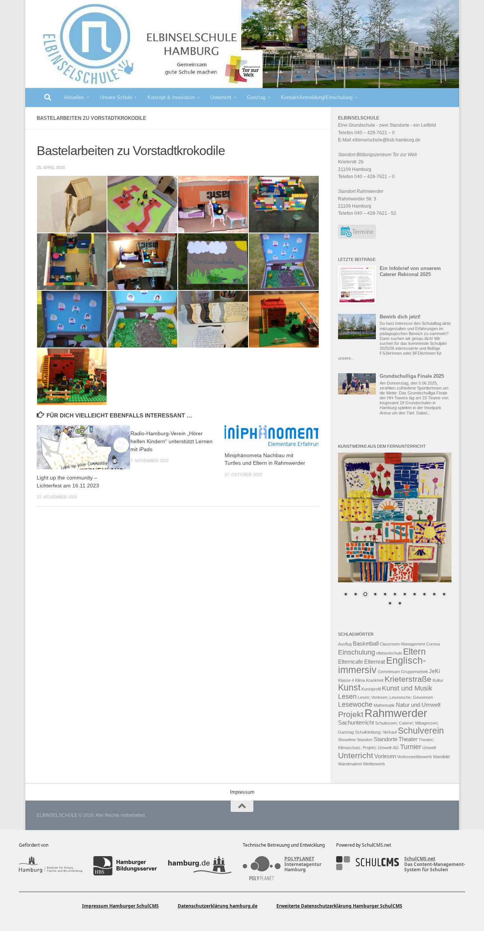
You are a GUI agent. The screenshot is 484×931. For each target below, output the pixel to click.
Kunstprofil (371, 689)
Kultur (438, 680)
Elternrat (374, 662)
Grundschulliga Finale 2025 (412, 376)
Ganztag (256, 97)
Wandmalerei (350, 764)
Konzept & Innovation (171, 97)
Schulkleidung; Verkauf (376, 732)
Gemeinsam (389, 671)
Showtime (347, 739)
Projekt (350, 714)
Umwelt (429, 747)
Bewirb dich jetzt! (400, 317)
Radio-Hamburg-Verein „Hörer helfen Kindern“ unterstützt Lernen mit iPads (171, 441)
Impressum (242, 792)
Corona (433, 644)
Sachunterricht (356, 723)
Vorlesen (385, 756)
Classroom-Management (402, 644)
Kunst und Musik (407, 688)
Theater (408, 739)
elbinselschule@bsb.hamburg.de (386, 140)
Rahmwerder (396, 713)
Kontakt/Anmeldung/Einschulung (316, 97)
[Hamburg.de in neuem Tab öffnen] (199, 865)
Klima (360, 680)
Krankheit (374, 680)
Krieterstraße (408, 679)
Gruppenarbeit (414, 671)
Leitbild (428, 125)
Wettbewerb (374, 764)
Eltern (414, 651)
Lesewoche (355, 704)
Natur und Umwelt (418, 705)
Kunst (349, 687)
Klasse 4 (346, 680)
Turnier (410, 747)
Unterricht (220, 97)
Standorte (385, 739)
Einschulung (356, 652)
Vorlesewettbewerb (414, 756)
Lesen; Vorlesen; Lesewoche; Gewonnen (395, 697)
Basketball (366, 644)
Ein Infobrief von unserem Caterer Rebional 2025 (410, 271)
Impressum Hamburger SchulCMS (120, 906)
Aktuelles (74, 97)
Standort (364, 739)
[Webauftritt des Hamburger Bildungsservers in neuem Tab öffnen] (125, 865)
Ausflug (345, 644)
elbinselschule (389, 653)
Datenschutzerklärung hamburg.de (218, 906)
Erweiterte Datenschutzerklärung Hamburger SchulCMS (339, 906)
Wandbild (441, 756)
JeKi (434, 671)
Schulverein (421, 730)
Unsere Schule (116, 97)
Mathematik (384, 705)
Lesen (347, 696)
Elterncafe (350, 662)
